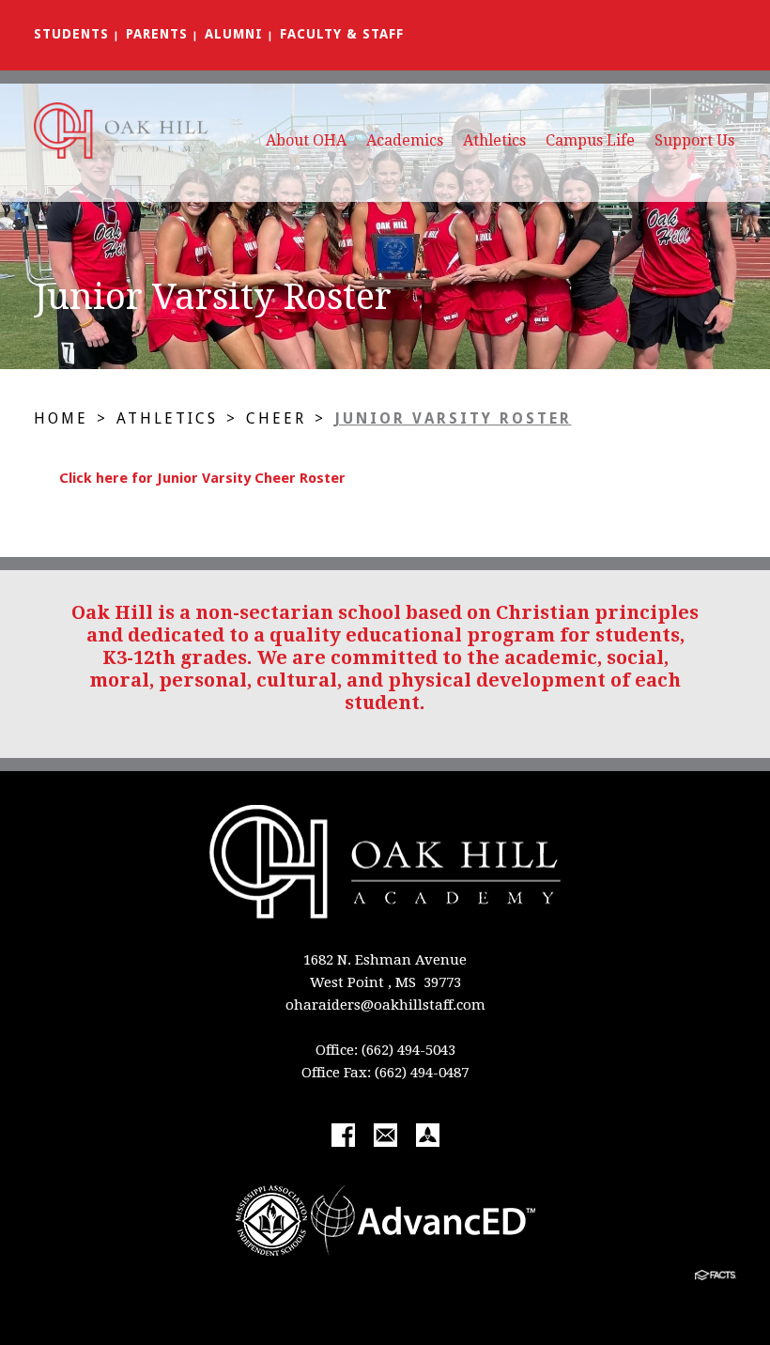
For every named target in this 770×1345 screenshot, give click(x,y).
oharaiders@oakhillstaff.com (385, 1005)
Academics (404, 140)
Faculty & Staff (342, 33)
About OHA (306, 140)
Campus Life (590, 140)
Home (61, 418)
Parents (157, 33)
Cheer (276, 418)
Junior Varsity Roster (453, 418)
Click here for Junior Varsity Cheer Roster (202, 478)
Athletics (494, 140)
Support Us (694, 140)
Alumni (234, 33)
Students (71, 33)
